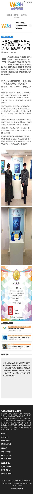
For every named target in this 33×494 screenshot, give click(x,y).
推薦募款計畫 (7, 323)
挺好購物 (16, 17)
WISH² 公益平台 (6, 440)
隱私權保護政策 (6, 444)
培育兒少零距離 (6, 466)
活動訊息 (24, 15)
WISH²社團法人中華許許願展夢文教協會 (19, 326)
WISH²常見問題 (6, 458)
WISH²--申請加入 (6, 452)
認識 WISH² (5, 437)
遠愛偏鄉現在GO (6, 473)
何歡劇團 (11, 344)
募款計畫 (9, 15)
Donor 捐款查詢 (6, 455)
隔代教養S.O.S (6, 470)
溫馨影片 (16, 15)
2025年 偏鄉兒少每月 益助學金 (16, 328)
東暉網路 (20, 488)
